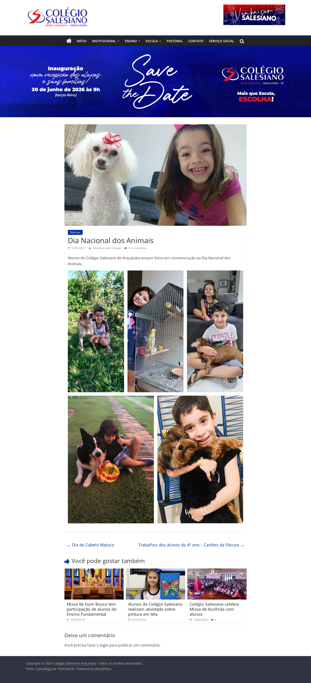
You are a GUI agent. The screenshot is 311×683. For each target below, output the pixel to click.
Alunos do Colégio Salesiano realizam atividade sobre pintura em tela (155, 609)
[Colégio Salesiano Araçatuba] (69, 41)
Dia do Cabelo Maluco (90, 545)
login (104, 645)
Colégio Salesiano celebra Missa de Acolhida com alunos (214, 609)
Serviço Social (221, 41)
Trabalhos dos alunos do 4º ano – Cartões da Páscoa (191, 545)
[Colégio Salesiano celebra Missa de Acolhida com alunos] (217, 571)
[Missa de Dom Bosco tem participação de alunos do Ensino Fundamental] (94, 571)
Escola (152, 41)
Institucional (104, 41)
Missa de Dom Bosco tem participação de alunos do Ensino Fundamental (92, 609)
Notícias (75, 232)
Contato (196, 41)
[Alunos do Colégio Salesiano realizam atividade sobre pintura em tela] (155, 571)
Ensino (131, 41)
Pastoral (175, 41)
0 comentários (137, 248)
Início (82, 41)
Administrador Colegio (107, 248)
